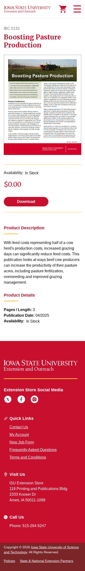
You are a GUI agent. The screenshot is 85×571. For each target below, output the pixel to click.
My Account (19, 435)
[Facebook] (21, 400)
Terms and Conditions (27, 457)
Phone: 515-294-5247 (27, 526)
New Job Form (21, 442)
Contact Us (18, 427)
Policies (9, 561)
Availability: (13, 173)
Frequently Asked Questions (33, 450)
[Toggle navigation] (76, 9)
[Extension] (27, 9)
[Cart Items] (63, 9)
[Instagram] (34, 400)
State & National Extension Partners (46, 561)
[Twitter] (8, 400)
